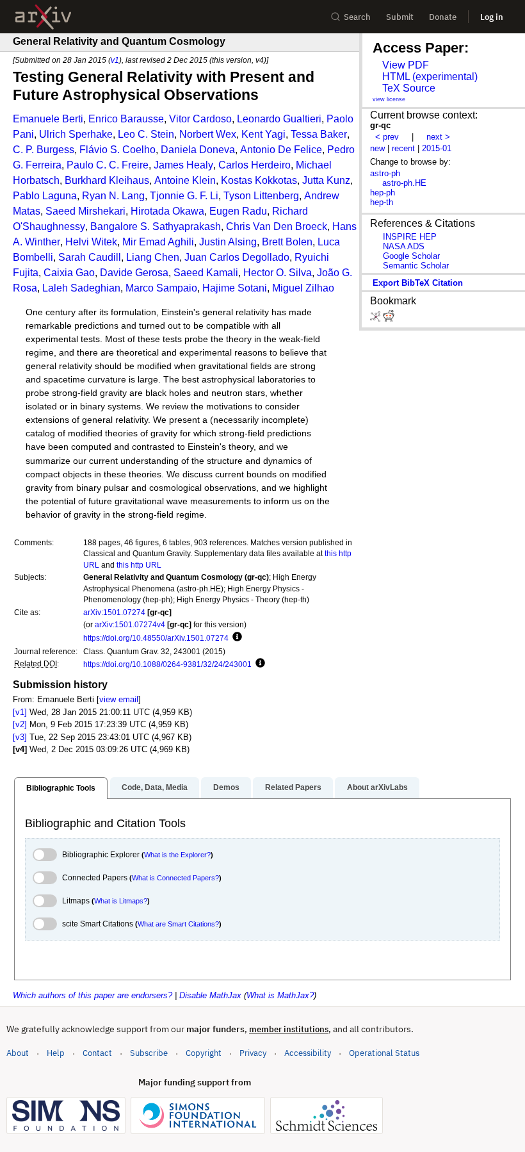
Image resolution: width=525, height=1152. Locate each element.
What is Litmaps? (120, 901)
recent (403, 148)
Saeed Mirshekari (85, 211)
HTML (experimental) (430, 76)
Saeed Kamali (206, 272)
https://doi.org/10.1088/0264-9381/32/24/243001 (167, 664)
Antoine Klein (185, 180)
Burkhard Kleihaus (107, 180)
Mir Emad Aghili (158, 241)
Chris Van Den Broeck (276, 226)
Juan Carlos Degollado (236, 257)
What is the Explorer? (177, 855)
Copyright (204, 1053)
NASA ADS (403, 246)
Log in (491, 17)
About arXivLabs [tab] (377, 787)
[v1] (20, 712)
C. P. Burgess (43, 149)
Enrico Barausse (126, 118)
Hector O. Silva (277, 272)
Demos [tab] (226, 787)
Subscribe (149, 1053)
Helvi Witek (91, 241)
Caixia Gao (69, 272)
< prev (387, 137)
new (377, 148)
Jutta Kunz (326, 180)
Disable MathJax (210, 995)
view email (118, 699)
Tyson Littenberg (261, 195)
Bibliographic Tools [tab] (60, 788)
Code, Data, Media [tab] (155, 787)
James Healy (183, 165)
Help (56, 1053)
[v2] (20, 724)
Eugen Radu (238, 211)
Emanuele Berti (48, 118)
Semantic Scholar (416, 265)
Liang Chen (152, 257)
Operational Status (384, 1052)
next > (438, 137)
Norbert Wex (207, 134)
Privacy (252, 1053)
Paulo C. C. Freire (108, 165)
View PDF (405, 65)
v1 (115, 60)
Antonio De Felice (281, 149)
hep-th (381, 202)
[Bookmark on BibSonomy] (376, 319)
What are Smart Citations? (178, 924)
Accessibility (307, 1053)
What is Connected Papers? (175, 878)
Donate (442, 17)
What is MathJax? (280, 995)
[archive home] (43, 16)
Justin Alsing (228, 241)
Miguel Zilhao (303, 288)
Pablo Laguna (45, 195)
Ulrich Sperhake (76, 134)
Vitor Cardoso (200, 118)
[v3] (20, 737)
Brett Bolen (287, 241)
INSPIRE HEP (410, 237)
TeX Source (408, 88)
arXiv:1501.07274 (114, 612)
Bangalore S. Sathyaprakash (155, 226)
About (17, 1053)
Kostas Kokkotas (259, 180)
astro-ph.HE (404, 183)
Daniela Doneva (198, 149)
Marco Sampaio (161, 288)
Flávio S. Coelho (117, 149)
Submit (400, 17)
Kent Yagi (263, 134)
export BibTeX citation (418, 283)
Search (357, 17)
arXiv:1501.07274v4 (130, 624)
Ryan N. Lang (113, 195)
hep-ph (382, 192)
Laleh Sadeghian (81, 288)
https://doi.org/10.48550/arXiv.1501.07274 (156, 638)
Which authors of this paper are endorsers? (92, 995)
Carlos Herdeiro (254, 165)
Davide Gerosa (134, 272)
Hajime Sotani (234, 288)
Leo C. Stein (146, 134)
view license (389, 99)
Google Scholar (411, 256)
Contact (97, 1053)
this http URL (139, 565)
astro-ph (385, 173)
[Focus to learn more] (235, 637)
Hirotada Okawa (167, 211)
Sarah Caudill (89, 257)
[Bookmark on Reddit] (388, 319)
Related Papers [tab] (293, 787)
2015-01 (436, 148)
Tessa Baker (319, 134)
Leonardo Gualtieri (279, 118)
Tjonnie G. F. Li (184, 195)
